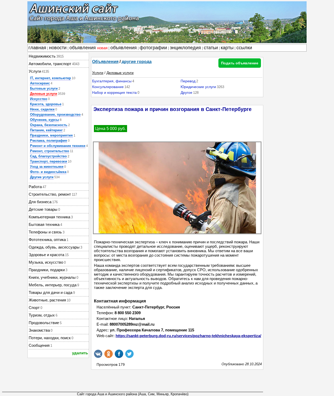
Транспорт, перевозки (48, 161)
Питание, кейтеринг (46, 130)
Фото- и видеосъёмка (48, 172)
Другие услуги (41, 177)
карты (227, 47)
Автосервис (40, 83)
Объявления (105, 61)
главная (37, 47)
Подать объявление (239, 63)
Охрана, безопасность (48, 125)
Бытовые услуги (44, 88)
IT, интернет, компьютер (50, 78)
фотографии (153, 47)
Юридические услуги (198, 87)
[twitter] (129, 354)
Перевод (188, 81)
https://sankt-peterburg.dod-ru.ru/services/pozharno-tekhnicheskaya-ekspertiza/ (188, 335)
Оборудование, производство (55, 114)
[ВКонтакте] (98, 354)
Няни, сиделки (42, 109)
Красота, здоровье (45, 104)
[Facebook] (119, 354)
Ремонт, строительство (49, 151)
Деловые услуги (43, 94)
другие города (137, 61)
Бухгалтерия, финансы (112, 81)
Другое (186, 92)
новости (58, 47)
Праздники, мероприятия (51, 135)
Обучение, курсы (44, 120)
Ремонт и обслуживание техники (57, 146)
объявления (88, 47)
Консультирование (108, 87)
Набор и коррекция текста (114, 92)
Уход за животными (46, 167)
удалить (80, 353)
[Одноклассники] (108, 354)
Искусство (38, 99)
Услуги (97, 73)
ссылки (244, 47)
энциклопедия (185, 47)
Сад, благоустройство (48, 156)
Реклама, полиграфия (48, 141)
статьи (211, 47)
